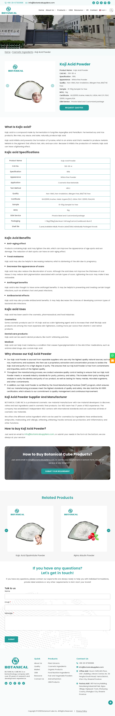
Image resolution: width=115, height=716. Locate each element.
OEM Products (54, 682)
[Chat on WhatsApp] (112, 355)
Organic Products (55, 669)
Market (37, 669)
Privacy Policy (81, 711)
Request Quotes (74, 107)
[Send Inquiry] (112, 360)
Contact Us (39, 679)
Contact (93, 10)
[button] (108, 530)
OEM (71, 10)
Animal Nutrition (54, 679)
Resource (78, 10)
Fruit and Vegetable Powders (60, 676)
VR (87, 10)
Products (61, 10)
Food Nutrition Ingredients (59, 673)
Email (8, 602)
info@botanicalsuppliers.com (41, 2)
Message (9, 613)
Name (7, 591)
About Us (50, 10)
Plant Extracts (54, 663)
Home (41, 10)
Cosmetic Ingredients (57, 666)
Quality (37, 666)
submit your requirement (57, 471)
